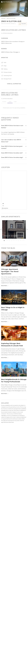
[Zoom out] (3, 206)
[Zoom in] (3, 203)
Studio (4, 101)
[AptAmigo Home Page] (7, 1)
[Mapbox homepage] (5, 208)
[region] (14, 190)
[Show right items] (27, 229)
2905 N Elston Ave (11, 18)
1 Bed (10, 101)
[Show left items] (1, 229)
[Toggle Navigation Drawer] (26, 2)
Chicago (3, 18)
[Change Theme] (2, 2)
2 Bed (15, 101)
